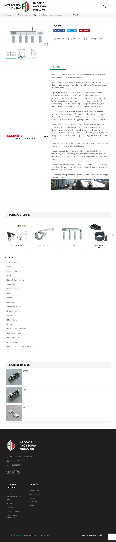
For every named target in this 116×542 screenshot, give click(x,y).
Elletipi (9, 275)
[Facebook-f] (8, 472)
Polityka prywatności (88, 535)
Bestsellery (33, 502)
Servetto (10, 315)
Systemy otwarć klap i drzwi (14, 498)
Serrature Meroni (13, 289)
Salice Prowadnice (14, 271)
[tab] (58, 67)
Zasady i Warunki (103, 535)
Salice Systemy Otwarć (15, 280)
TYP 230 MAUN (17, 245)
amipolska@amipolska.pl (19, 461)
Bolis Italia (11, 302)
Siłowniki (9, 503)
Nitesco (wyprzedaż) (14, 342)
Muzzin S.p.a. (12, 320)
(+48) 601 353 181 (16, 465)
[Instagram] (13, 472)
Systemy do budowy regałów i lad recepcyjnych (51, 15)
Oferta (31, 498)
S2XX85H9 (26, 407)
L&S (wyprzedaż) (13, 338)
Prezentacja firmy (35, 494)
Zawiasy (9, 493)
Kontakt (32, 506)
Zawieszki (10, 507)
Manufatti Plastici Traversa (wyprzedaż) (21, 346)
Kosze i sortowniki (13, 511)
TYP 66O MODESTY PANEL (99, 246)
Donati (9, 324)
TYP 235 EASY (44, 245)
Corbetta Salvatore (14, 306)
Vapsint (10, 298)
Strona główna (10, 15)
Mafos (9, 293)
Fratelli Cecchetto (13, 311)
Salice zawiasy (12, 262)
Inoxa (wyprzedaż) (14, 333)
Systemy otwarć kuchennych (12, 516)
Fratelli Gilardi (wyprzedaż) (16, 329)
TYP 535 (72, 245)
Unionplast (11, 284)
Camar (45, 136)
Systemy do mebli (24, 15)
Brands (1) (58, 66)
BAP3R (25, 389)
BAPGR (25, 371)
